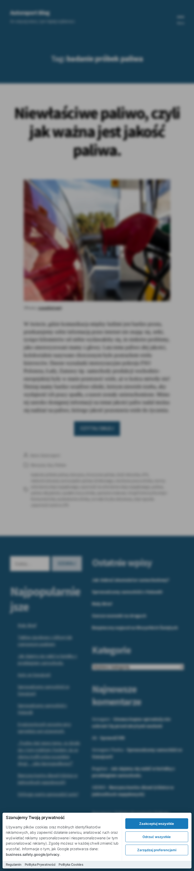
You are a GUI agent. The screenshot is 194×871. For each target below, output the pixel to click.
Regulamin (13, 864)
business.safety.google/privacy (32, 854)
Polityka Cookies (71, 864)
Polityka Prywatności (40, 864)
